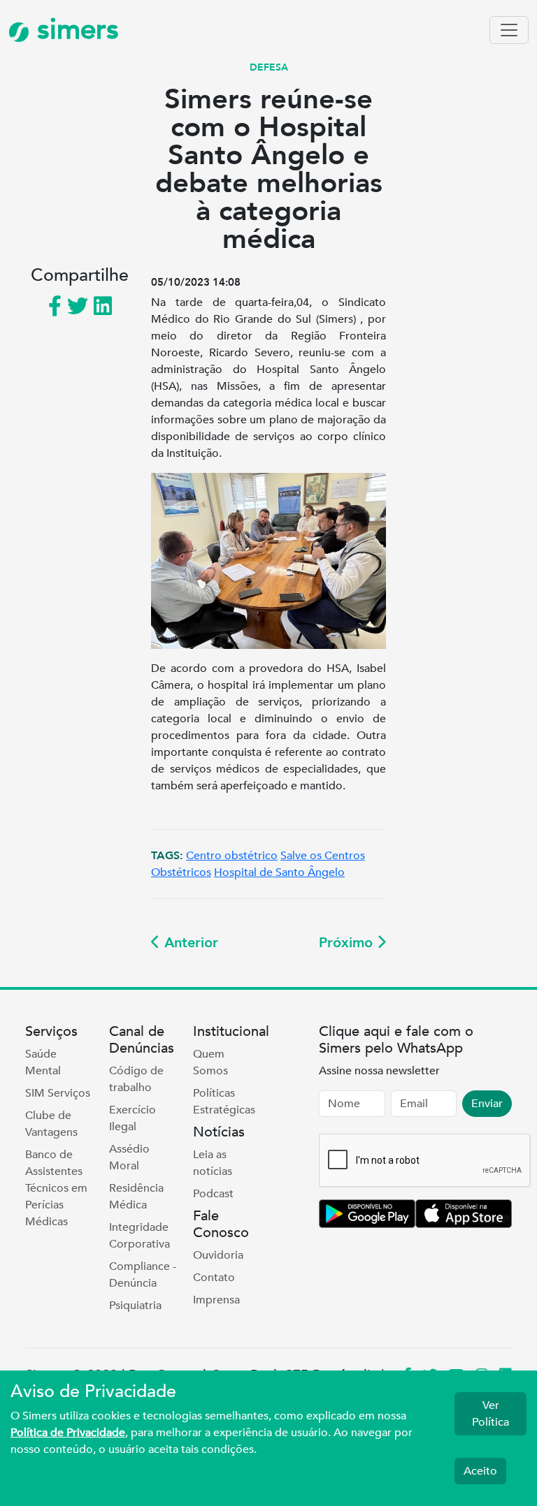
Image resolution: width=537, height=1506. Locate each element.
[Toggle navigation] (509, 30)
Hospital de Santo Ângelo (279, 872)
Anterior (189, 942)
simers (74, 29)
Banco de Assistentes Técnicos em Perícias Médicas (56, 1188)
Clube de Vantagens (51, 1124)
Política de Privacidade (67, 1432)
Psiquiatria (135, 1305)
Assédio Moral (129, 1157)
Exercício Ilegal (132, 1118)
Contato (214, 1277)
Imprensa (216, 1300)
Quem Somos (210, 1062)
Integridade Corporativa (139, 1236)
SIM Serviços (57, 1093)
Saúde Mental (43, 1062)
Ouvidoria (218, 1255)
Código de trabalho (136, 1079)
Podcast (213, 1193)
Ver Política (490, 1414)
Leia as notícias (212, 1163)
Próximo (348, 942)
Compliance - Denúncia (142, 1275)
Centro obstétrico (232, 855)
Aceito (480, 1471)
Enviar (487, 1103)
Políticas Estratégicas (224, 1101)
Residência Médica (136, 1196)
